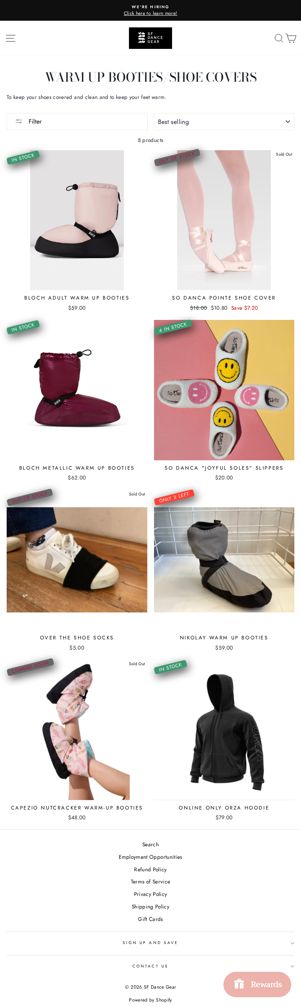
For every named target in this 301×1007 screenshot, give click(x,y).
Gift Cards (150, 919)
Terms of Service (150, 881)
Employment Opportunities (150, 857)
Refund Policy (150, 869)
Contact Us (150, 966)
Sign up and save (150, 943)
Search (150, 844)
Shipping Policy (150, 906)
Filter (34, 121)
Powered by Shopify (150, 999)
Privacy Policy (150, 894)
